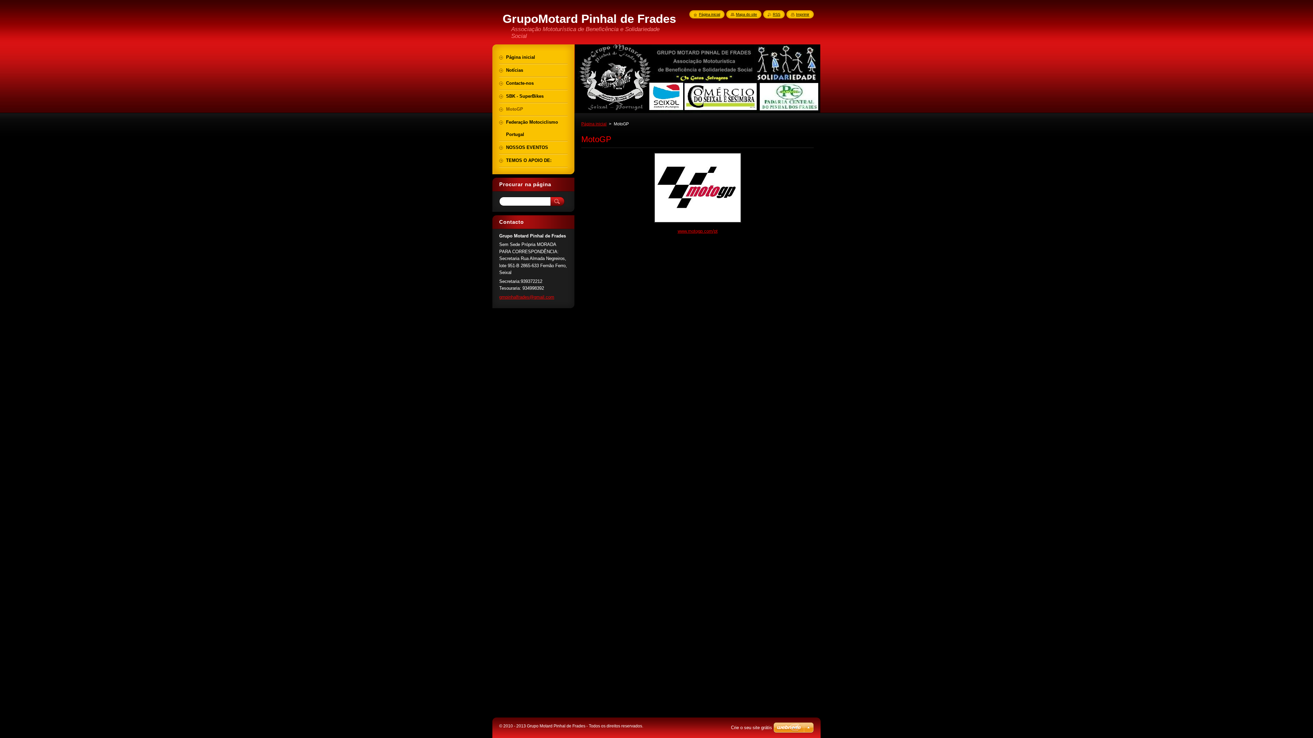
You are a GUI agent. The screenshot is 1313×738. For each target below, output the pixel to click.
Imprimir (802, 14)
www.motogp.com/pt (698, 231)
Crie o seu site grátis (751, 727)
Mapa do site (746, 14)
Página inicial (594, 124)
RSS (776, 14)
